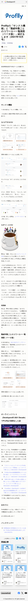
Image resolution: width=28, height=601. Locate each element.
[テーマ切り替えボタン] (26, 2)
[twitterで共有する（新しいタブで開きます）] (26, 47)
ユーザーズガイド (20, 216)
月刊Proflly (10, 43)
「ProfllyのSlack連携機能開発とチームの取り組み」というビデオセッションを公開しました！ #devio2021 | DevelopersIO (15, 474)
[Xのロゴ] (22, 593)
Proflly (4, 43)
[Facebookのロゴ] (19, 593)
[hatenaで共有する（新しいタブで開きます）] (20, 47)
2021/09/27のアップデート (18, 342)
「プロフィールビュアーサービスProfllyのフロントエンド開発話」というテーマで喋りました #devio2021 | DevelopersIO (15, 467)
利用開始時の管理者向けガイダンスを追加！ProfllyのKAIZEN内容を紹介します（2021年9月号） (15, 530)
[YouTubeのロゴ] (26, 593)
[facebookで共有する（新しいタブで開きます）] (23, 47)
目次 (23, 6)
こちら (18, 95)
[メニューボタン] (2, 2)
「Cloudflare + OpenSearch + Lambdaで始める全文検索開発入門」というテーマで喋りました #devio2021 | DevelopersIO (15, 490)
